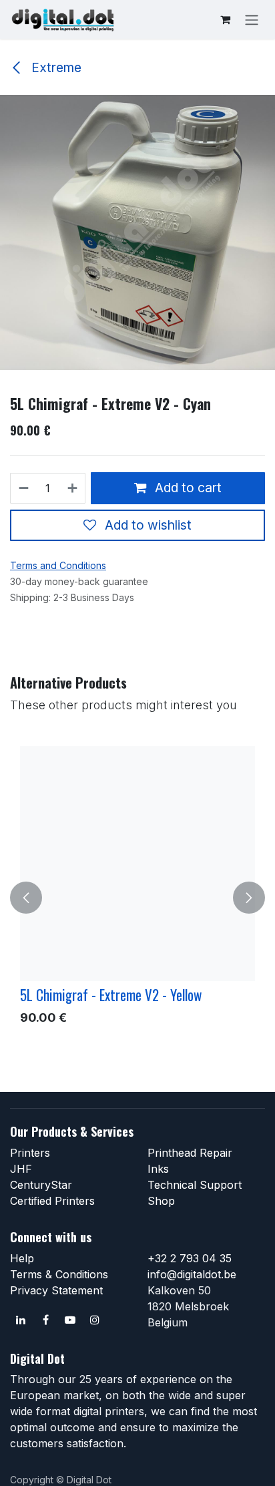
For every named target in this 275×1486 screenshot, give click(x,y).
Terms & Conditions (59, 1274)
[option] (137, 897)
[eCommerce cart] (225, 19)
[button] (26, 897)
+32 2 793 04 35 (190, 1258)
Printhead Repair (190, 1152)
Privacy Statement (56, 1290)
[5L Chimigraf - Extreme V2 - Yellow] (137, 863)
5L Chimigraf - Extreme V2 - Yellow (111, 994)
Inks (158, 1168)
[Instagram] (94, 1319)
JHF (21, 1168)
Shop (161, 1201)
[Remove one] (23, 488)
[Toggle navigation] (251, 19)
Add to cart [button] (187, 488)
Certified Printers (52, 1201)
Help (22, 1258)
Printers (30, 1152)
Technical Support (195, 1184)
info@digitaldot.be (192, 1274)
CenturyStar (41, 1184)
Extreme (54, 67)
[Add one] (73, 488)
